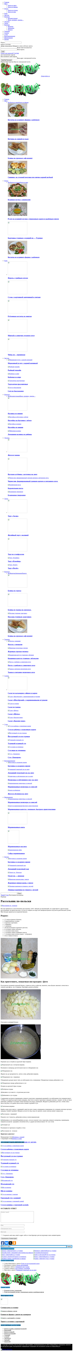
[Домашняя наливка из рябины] (14, 431)
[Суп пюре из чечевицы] (15, 747)
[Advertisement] (21, 79)
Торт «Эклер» (13, 516)
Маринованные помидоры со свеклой (22, 787)
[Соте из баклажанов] (14, 387)
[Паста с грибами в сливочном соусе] (19, 662)
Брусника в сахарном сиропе (19, 766)
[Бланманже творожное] (15, 491)
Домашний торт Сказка (22, 1267)
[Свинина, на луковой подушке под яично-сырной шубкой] (17, 174)
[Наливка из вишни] (17, 410)
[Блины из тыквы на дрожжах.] (17, 606)
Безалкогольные (13, 18)
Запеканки (11, 28)
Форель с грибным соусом (18, 278)
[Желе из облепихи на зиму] (14, 790)
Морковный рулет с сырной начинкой (23, 363)
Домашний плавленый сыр (18, 869)
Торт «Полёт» (13, 568)
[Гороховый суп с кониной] (9, 1194)
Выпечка (7, 25)
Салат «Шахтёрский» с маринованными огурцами (27, 700)
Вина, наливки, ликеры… (16, 20)
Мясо (5, 4)
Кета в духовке (15, 1254)
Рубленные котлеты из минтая (20, 316)
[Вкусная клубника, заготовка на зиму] (17, 471)
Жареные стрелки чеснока (18, 651)
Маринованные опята (16, 827)
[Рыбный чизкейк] (14, 366)
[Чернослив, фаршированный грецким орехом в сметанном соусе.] (28, 478)
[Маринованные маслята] (13, 843)
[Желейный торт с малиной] (17, 531)
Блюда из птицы (13, 10)
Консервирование (9, 36)
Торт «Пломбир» (14, 561)
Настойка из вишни (15, 427)
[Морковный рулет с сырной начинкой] (20, 360)
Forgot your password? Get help (10, 53)
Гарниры (7, 31)
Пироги (10, 29)
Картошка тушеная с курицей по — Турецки (25, 238)
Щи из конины (6, 1191)
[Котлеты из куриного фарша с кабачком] (17, 116)
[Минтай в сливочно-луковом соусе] (17, 332)
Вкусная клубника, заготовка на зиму (22, 474)
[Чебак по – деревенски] (17, 351)
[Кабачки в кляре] (13, 373)
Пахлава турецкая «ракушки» (20, 617)
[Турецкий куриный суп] (16, 740)
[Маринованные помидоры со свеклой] (20, 783)
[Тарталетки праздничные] (16, 380)
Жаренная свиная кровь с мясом (20, 883)
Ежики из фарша (20, 1258)
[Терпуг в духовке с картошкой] (10, 1318)
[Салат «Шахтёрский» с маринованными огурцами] (24, 696)
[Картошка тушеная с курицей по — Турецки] (17, 234)
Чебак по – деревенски (16, 355)
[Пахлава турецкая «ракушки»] (17, 613)
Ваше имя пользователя (24, 47)
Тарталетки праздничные (18, 384)
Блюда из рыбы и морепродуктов (15, 1328)
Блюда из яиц (12, 12)
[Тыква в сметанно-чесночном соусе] (19, 669)
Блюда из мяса (12, 5)
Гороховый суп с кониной (11, 1198)
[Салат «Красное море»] (15, 717)
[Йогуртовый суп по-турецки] (17, 733)
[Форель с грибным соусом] (17, 274)
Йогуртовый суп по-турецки (19, 736)
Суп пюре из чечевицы (17, 750)
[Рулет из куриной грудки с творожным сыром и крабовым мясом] (17, 215)
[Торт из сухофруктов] (17, 551)
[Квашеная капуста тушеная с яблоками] (21, 655)
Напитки (7, 17)
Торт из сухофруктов (16, 554)
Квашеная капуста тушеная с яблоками (23, 658)
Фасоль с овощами (15, 644)
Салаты (6, 33)
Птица (6, 8)
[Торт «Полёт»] (13, 565)
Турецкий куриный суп (17, 743)
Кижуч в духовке (51, 1250)
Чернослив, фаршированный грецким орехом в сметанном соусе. (33, 481)
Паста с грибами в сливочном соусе (21, 665)
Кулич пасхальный (22, 1265)
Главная (6, 2)
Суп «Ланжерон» (14, 757)
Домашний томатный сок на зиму (21, 773)
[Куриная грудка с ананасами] (17, 196)
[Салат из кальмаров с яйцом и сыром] (17, 689)
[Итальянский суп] (7, 1180)
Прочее (6, 39)
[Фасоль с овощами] (14, 641)
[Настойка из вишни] (14, 424)
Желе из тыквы (14, 455)
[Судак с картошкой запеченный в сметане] (17, 293)
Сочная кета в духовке (9, 1308)
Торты (6, 23)
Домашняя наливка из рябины (20, 434)
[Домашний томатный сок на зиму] (19, 769)
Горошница (44, 1252)
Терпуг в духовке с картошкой (12, 1321)
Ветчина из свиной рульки (18, 139)
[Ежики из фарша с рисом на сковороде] (9, 1311)
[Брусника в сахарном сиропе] (17, 762)
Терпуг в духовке (17, 1250)
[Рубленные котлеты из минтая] (17, 313)
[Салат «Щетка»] (13, 710)
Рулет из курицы (50, 1254)
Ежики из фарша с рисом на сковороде (16, 1314)
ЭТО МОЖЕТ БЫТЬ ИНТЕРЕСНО (12, 1142)
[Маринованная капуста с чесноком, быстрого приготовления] (23, 806)
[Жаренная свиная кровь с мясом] (18, 879)
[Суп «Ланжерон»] (14, 754)
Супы (6, 34)
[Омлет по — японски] (15, 872)
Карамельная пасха (15, 488)
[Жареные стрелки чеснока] (18, 648)
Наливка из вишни (15, 413)
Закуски (6, 15)
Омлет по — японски (16, 876)
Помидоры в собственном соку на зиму (23, 780)
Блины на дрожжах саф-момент (20, 158)
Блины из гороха (14, 591)
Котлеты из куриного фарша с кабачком (23, 120)
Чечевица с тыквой (18, 1137)
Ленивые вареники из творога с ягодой (23, 890)
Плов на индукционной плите (30, 1263)
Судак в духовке (49, 1258)
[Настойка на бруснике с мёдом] (18, 417)
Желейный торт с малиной (18, 535)
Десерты (6, 21)
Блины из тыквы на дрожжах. (19, 610)
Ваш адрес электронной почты (26, 58)
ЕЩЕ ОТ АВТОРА (30, 1142)
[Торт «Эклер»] (17, 512)
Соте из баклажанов (16, 391)
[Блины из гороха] (17, 587)
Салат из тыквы (14, 707)
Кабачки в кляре (14, 377)
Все (9, 102)
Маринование (8, 38)
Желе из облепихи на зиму (18, 794)
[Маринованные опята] (17, 824)
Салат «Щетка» (14, 714)
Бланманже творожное (17, 495)
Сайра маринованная (16, 853)
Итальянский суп (7, 1184)
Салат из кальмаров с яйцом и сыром (22, 693)
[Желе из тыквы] (17, 451)
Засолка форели (28, 1252)
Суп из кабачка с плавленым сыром (22, 729)
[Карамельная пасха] (14, 485)
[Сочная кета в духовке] (4, 1304)
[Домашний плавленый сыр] (17, 865)
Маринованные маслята (17, 846)
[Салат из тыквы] (13, 703)
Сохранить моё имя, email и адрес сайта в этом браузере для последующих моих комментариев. (32, 1235)
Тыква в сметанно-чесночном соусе (21, 672)
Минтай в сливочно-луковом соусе (21, 335)
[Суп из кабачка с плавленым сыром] (19, 726)
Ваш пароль (20, 49)
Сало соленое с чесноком (22, 1268)
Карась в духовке (49, 1256)
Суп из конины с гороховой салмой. (15, 1205)
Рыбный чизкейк (14, 370)
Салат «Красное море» (16, 721)
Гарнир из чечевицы (20, 1256)
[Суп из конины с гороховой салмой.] (12, 1201)
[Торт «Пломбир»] (13, 558)
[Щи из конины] (6, 1187)
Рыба (5, 13)
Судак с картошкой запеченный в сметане (24, 297)
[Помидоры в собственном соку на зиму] (20, 776)
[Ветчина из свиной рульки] (17, 135)
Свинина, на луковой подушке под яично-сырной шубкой (30, 177)
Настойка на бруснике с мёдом (20, 420)
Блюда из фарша (13, 7)
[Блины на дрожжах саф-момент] (17, 154)
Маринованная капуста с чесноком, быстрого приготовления (31, 809)
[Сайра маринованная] (15, 850)
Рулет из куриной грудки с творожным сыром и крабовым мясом (33, 219)
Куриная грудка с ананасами (19, 200)
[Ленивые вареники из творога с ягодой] (20, 886)
